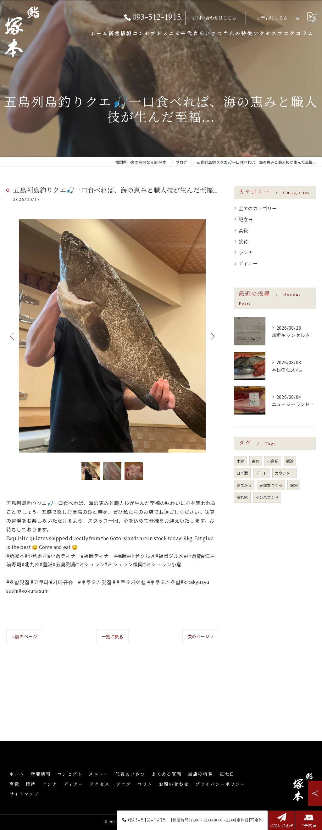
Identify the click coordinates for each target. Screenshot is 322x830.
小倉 (240, 461)
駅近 (290, 461)
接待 (243, 241)
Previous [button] (12, 336)
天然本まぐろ (270, 485)
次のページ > (200, 636)
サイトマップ (24, 794)
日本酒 (242, 472)
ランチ (246, 252)
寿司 (255, 461)
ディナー (248, 263)
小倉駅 (273, 461)
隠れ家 (242, 497)
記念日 (246, 219)
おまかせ (244, 485)
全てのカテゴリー (258, 208)
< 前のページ (24, 636)
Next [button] (212, 336)
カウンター (284, 472)
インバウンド (267, 497)
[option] (112, 336)
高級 (243, 230)
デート (261, 472)
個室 (293, 485)
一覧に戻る (112, 636)
